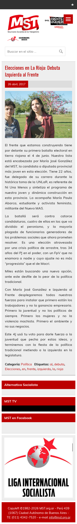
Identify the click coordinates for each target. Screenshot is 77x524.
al (51, 364)
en (23, 369)
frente (31, 369)
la (53, 369)
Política (26, 364)
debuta (59, 364)
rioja (60, 369)
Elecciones (12, 369)
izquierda (44, 369)
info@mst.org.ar (59, 517)
